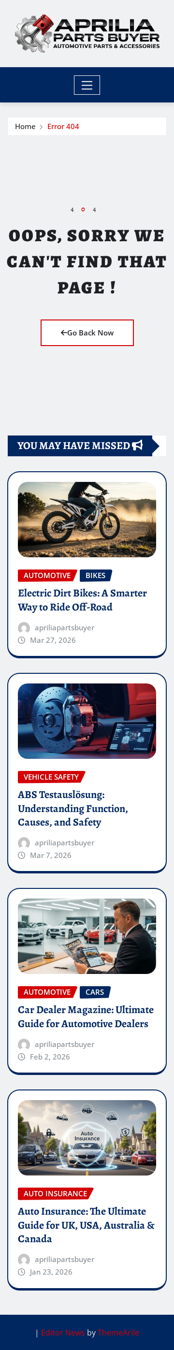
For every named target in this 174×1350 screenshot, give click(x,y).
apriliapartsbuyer (64, 627)
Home (25, 126)
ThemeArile (118, 1332)
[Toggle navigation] (87, 85)
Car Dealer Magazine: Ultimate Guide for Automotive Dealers (86, 1016)
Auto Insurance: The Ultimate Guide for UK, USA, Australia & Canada (86, 1225)
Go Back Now (90, 332)
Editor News (63, 1332)
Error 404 (63, 126)
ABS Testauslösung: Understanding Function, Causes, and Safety (73, 808)
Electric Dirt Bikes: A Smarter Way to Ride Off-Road (82, 600)
